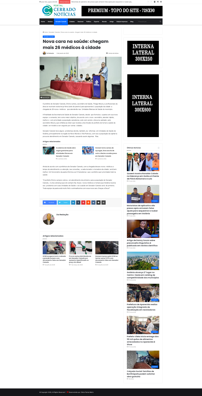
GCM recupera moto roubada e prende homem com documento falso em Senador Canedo (54, 259)
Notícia (50, 21)
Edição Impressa (122, 21)
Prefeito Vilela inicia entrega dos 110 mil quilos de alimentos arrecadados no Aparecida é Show (143, 340)
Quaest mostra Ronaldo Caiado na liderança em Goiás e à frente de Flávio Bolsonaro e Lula (143, 176)
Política (88, 21)
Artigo (112, 21)
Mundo (104, 21)
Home (43, 21)
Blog (131, 21)
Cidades (72, 21)
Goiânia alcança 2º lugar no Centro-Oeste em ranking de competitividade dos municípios (143, 275)
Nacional (80, 21)
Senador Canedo (60, 21)
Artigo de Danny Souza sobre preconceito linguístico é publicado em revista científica (142, 243)
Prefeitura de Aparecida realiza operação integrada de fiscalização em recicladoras (142, 307)
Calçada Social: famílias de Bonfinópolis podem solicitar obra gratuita (141, 374)
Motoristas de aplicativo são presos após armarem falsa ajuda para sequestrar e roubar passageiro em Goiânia (107, 2)
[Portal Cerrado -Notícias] (58, 10)
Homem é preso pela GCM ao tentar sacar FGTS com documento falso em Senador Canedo (106, 259)
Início (46, 32)
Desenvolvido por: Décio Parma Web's (81, 392)
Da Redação (50, 53)
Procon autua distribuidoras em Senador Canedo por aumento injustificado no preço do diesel (80, 259)
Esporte (96, 21)
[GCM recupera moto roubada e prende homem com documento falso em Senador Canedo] (54, 247)
